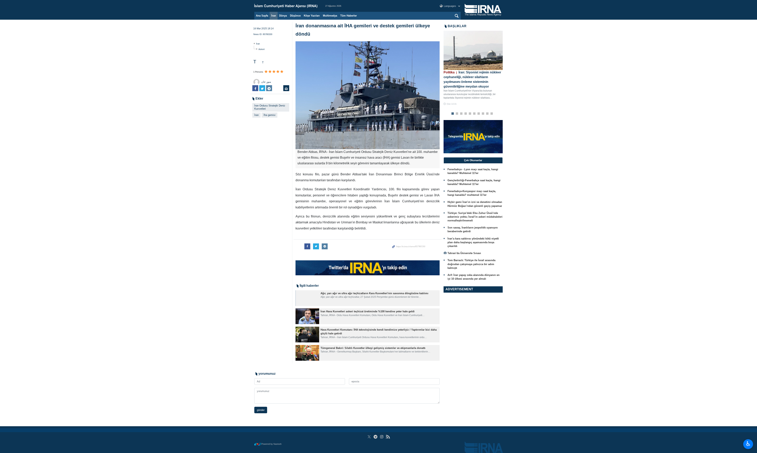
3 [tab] (461, 114)
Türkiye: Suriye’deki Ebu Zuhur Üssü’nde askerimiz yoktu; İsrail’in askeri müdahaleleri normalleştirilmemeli (474, 217)
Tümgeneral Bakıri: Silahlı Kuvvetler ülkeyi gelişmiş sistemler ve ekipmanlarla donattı (373, 348)
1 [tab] (452, 114)
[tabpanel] (473, 68)
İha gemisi (269, 115)
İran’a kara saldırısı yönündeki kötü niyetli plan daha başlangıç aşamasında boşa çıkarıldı (473, 242)
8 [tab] (483, 114)
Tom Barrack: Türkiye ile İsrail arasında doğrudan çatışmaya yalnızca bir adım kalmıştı (471, 264)
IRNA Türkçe (285, 6)
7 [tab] (478, 114)
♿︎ (748, 443)
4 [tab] (465, 114)
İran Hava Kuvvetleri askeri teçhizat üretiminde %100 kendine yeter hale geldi (368, 311)
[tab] (473, 160)
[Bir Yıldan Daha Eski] (307, 298)
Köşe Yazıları (312, 15)
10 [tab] (491, 114)
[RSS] (388, 437)
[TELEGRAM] (375, 437)
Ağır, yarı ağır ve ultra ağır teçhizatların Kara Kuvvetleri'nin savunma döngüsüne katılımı (374, 293)
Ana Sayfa (262, 15)
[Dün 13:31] (473, 50)
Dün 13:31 (452, 104)
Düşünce (295, 15)
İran (273, 15)
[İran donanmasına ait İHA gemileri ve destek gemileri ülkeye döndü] (368, 95)
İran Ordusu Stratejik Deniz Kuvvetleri (269, 107)
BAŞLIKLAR (457, 26)
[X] (369, 437)
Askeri (261, 49)
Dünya (283, 15)
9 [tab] (487, 114)
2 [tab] (457, 114)
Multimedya (330, 15)
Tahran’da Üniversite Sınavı (464, 253)
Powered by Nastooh (271, 444)
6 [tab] (474, 114)
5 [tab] (470, 114)
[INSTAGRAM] (381, 437)
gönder (261, 410)
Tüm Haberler (348, 15)
